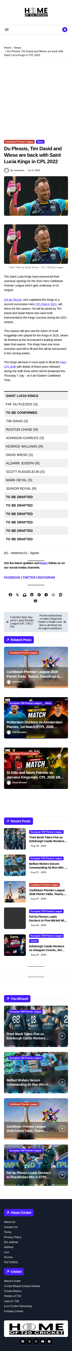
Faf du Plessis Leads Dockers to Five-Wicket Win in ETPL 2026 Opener (47, 920)
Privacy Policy (12, 1237)
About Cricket (12, 1281)
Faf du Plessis (13, 299)
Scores (8, 1257)
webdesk (17, 681)
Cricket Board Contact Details (22, 1286)
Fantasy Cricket (13, 1311)
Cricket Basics (13, 1291)
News (40, 142)
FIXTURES (11, 1262)
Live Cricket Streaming (18, 1306)
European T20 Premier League (25, 703)
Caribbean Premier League (19, 142)
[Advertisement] (36, 99)
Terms (7, 1232)
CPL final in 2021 (46, 304)
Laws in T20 (11, 1301)
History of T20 (12, 1296)
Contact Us (11, 1227)
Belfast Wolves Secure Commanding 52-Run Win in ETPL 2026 (48, 867)
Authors (8, 1247)
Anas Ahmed (19, 782)
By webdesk (17, 170)
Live (6, 1252)
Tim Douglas (19, 732)
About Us (9, 1222)
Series (34, 941)
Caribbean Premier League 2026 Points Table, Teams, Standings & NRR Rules (33, 676)
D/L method (11, 1242)
